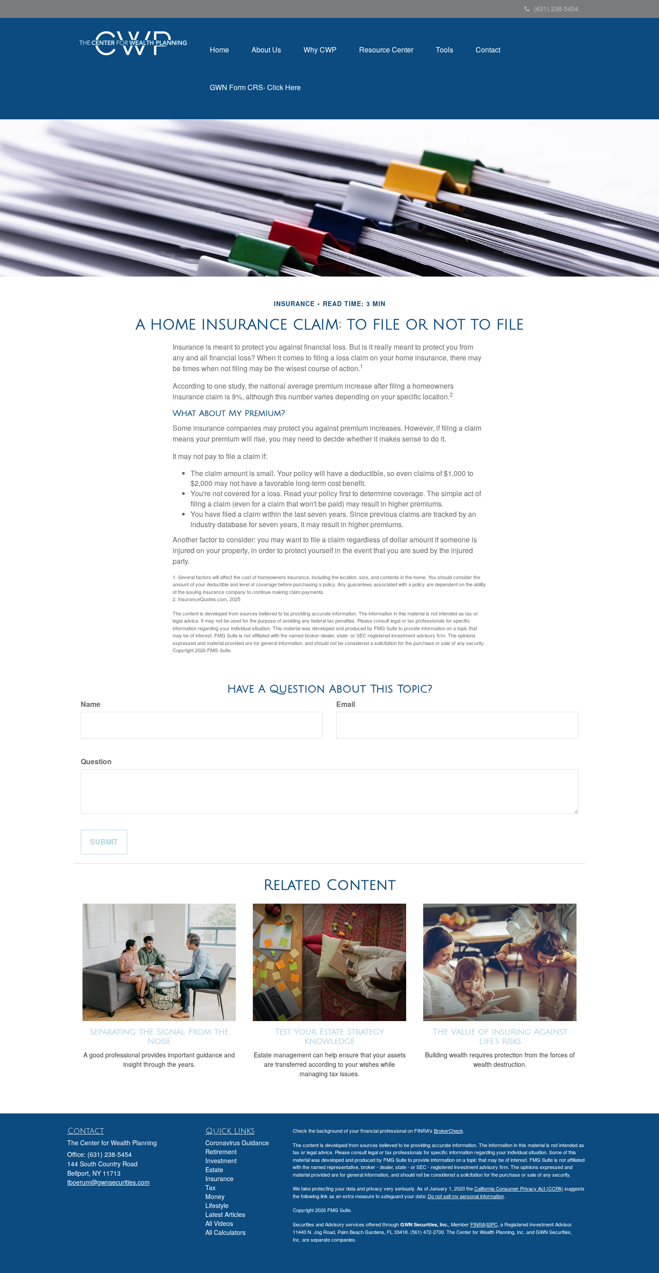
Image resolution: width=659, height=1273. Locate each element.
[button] (266, 50)
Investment (221, 1160)
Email (345, 704)
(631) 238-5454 (556, 8)
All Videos (219, 1223)
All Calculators (225, 1232)
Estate (214, 1169)
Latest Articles (225, 1214)
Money (215, 1196)
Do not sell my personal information (466, 1195)
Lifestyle (217, 1205)
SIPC (492, 1224)
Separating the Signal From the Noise (159, 1036)
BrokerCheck (448, 1130)
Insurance (219, 1178)
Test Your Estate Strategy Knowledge (329, 1036)
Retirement (221, 1151)
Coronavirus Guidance (237, 1142)
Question (96, 761)
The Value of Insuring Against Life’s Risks (500, 1036)
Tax (210, 1187)
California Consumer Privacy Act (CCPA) (518, 1188)
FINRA (477, 1224)
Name (90, 704)
